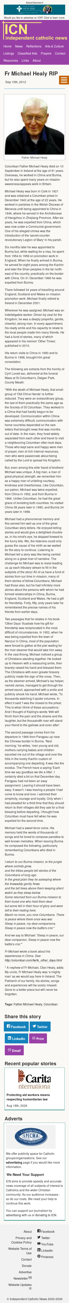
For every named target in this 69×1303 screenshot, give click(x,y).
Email (16, 1050)
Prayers (46, 53)
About (37, 60)
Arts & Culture (54, 46)
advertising (14, 1162)
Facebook (18, 1026)
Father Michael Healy (28, 1004)
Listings (8, 53)
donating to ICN (45, 1215)
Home (7, 46)
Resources (10, 60)
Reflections (33, 46)
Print (39, 1038)
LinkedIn (18, 1038)
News (19, 46)
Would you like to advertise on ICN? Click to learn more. (34, 17)
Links (25, 60)
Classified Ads (27, 53)
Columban (51, 1004)
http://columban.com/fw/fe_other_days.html (33, 960)
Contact (60, 53)
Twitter (42, 1026)
